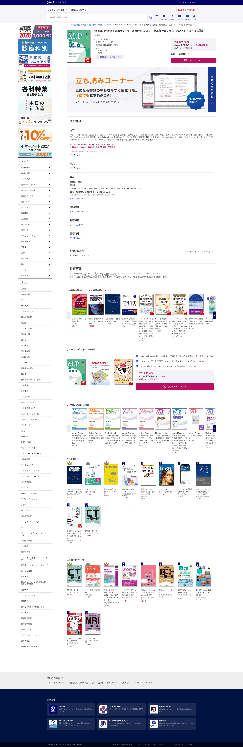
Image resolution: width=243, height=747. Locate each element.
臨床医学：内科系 (96, 25)
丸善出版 (24, 391)
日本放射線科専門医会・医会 (32, 607)
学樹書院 (24, 546)
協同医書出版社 (27, 618)
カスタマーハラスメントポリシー (154, 744)
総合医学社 (25, 351)
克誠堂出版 (25, 357)
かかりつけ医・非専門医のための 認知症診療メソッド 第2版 (168, 361)
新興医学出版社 (27, 368)
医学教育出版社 (27, 516)
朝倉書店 (24, 590)
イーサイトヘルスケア (30, 522)
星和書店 (24, 601)
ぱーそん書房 (26, 571)
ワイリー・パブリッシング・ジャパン (34, 534)
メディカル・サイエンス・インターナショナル (34, 558)
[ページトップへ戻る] (236, 743)
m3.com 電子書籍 (73, 25)
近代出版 (24, 612)
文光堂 (23, 289)
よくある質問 (97, 683)
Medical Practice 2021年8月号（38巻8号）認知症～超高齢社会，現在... (173, 356)
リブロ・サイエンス (29, 499)
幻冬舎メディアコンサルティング (34, 565)
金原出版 (24, 306)
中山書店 (24, 345)
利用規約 (116, 744)
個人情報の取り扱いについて (131, 744)
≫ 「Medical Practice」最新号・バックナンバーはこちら (92, 145)
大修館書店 (25, 641)
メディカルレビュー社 (30, 414)
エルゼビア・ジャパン (30, 471)
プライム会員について (56, 683)
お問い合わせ (179, 744)
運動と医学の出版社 (29, 647)
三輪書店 (24, 385)
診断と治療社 (26, 442)
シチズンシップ (27, 629)
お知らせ (125, 683)
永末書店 (24, 577)
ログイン (182, 2)
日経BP (24, 374)
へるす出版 (25, 397)
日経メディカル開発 (29, 493)
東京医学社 (25, 552)
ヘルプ (170, 744)
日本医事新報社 (27, 317)
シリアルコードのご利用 (142, 683)
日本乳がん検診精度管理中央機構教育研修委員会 (34, 583)
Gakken (24, 363)
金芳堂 (23, 340)
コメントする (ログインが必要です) (198, 252)
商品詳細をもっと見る (108, 57)
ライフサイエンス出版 (30, 476)
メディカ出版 (26, 328)
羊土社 (23, 300)
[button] (214, 315)
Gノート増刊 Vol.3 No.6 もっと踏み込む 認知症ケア (164, 366)
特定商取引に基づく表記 (78, 683)
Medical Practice (112, 25)
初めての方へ (112, 683)
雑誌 (84, 25)
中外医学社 (25, 294)
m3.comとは (190, 744)
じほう (23, 431)
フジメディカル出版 (29, 419)
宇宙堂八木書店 (27, 510)
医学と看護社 (26, 541)
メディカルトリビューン (31, 635)
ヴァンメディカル (28, 448)
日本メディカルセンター (31, 380)
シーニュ (24, 488)
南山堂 (23, 323)
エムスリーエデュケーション (32, 454)
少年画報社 (25, 459)
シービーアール (27, 402)
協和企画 (24, 436)
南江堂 (23, 527)
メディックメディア (29, 595)
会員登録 (191, 2)
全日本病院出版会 (28, 408)
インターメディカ (28, 425)
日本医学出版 (26, 624)
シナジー (24, 505)
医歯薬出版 (25, 334)
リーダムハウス (27, 465)
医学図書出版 (26, 482)
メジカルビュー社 (28, 311)
